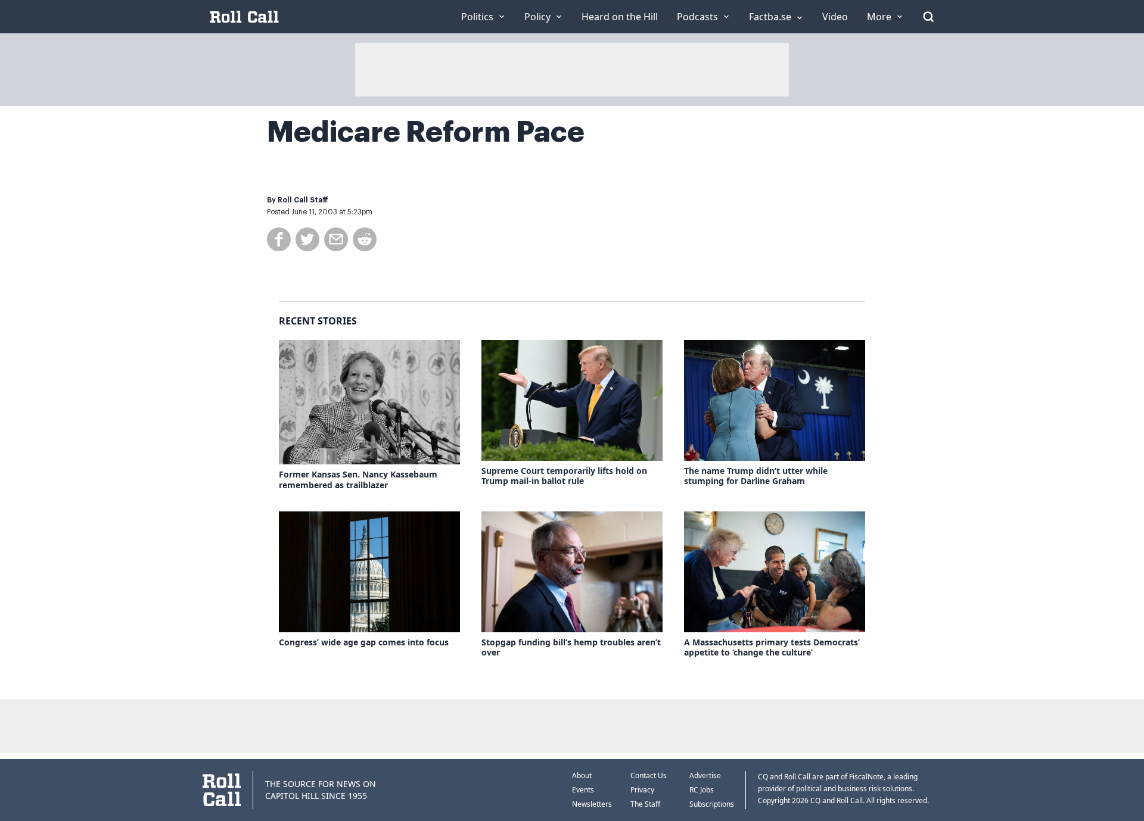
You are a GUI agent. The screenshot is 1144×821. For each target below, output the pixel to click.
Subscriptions (711, 804)
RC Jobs (701, 790)
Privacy (642, 790)
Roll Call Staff (303, 200)
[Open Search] (928, 17)
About (582, 775)
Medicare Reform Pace (426, 132)
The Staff (645, 804)
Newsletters (592, 804)
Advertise (705, 775)
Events (583, 790)
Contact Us (648, 775)
